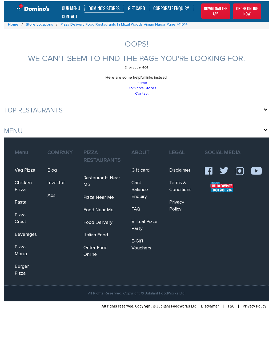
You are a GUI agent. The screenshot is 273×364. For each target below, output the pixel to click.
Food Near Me (98, 210)
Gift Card (136, 8)
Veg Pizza (25, 170)
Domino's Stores (104, 8)
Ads (51, 195)
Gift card (140, 170)
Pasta (20, 202)
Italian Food (95, 235)
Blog (52, 170)
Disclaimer (179, 170)
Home (142, 83)
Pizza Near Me (98, 197)
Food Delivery (98, 222)
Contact (69, 16)
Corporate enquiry (171, 8)
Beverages (26, 234)
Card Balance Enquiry (139, 189)
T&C (230, 306)
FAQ (135, 209)
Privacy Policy (254, 306)
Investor (56, 182)
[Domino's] (33, 6)
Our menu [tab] (71, 8)
